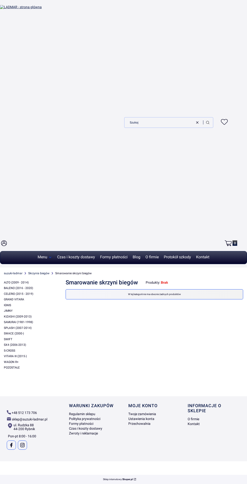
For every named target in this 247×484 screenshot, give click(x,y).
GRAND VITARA (14, 299)
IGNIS (7, 305)
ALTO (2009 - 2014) (16, 282)
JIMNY (8, 310)
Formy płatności (81, 424)
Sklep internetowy (118, 479)
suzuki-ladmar (13, 273)
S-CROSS (9, 350)
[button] (207, 122)
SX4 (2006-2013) (15, 345)
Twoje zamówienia (142, 414)
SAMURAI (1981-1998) (18, 322)
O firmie (193, 419)
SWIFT (8, 339)
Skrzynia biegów (38, 273)
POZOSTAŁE (12, 367)
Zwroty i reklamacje (83, 433)
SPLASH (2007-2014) (18, 328)
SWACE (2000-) (14, 333)
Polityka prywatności (84, 419)
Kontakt (194, 424)
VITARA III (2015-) (15, 356)
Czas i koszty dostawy (85, 428)
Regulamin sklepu (82, 414)
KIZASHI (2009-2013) (18, 316)
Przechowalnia (139, 424)
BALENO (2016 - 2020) (18, 288)
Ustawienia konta (141, 419)
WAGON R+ (11, 362)
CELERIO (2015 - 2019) (18, 294)
